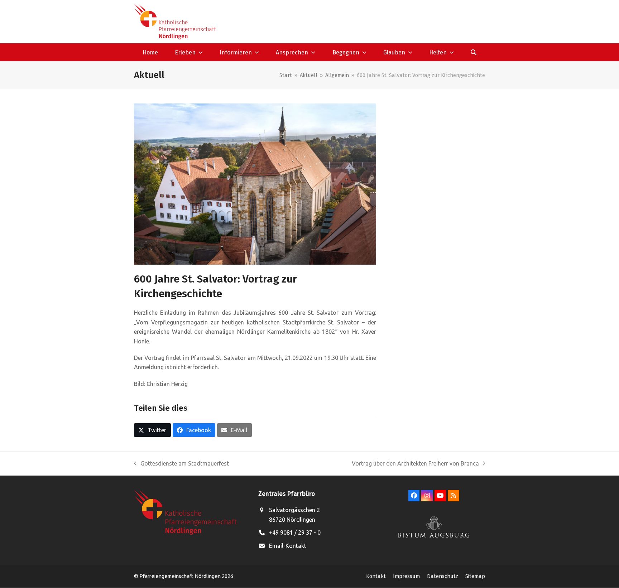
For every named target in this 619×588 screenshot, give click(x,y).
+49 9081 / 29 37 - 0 (295, 532)
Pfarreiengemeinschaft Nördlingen (180, 576)
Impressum (406, 576)
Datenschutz (442, 576)
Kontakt (376, 576)
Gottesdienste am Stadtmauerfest (181, 464)
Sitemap (475, 576)
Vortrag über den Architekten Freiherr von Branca (415, 464)
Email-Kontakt (287, 546)
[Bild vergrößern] (255, 183)
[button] (473, 52)
